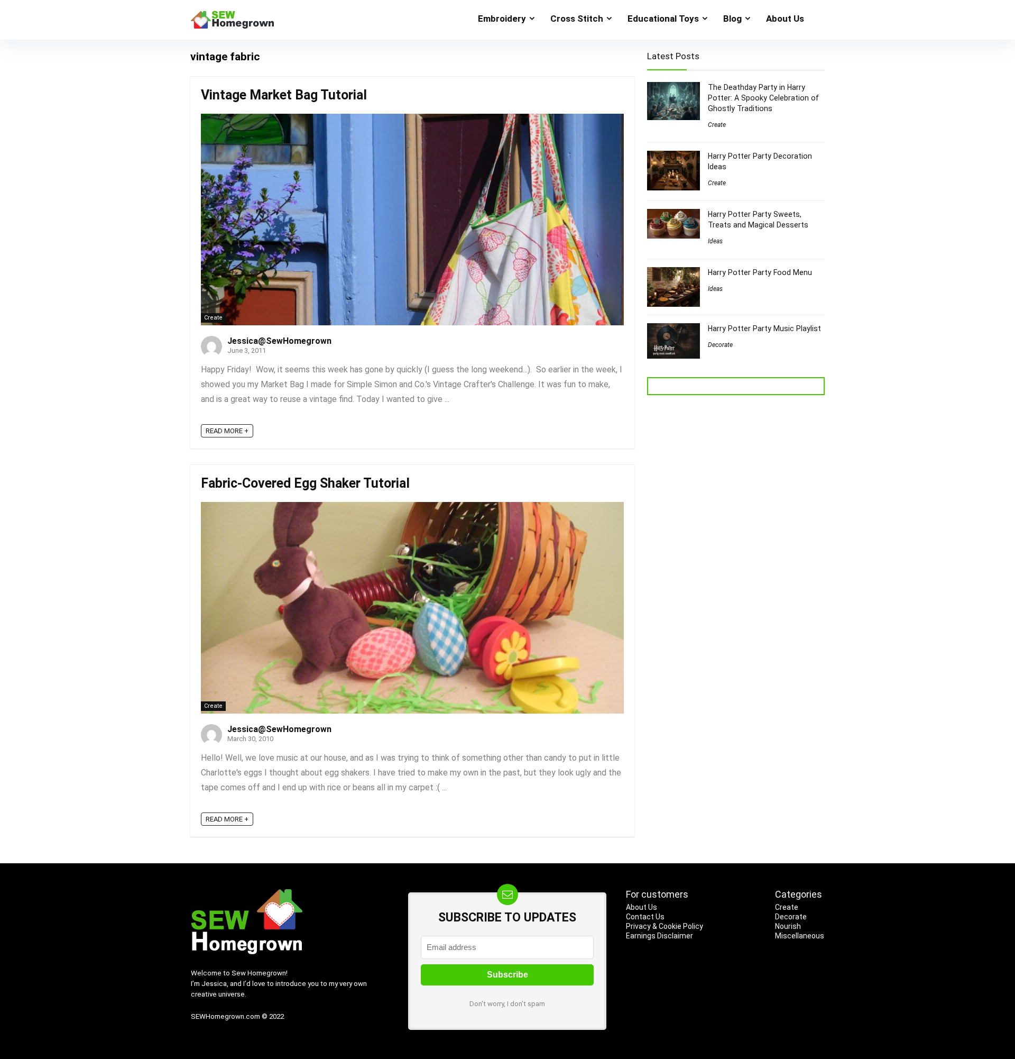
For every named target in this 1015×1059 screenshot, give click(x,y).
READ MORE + (227, 431)
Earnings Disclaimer (659, 936)
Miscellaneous (799, 936)
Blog (732, 18)
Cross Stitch (576, 18)
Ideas (715, 241)
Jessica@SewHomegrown (279, 341)
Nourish (788, 926)
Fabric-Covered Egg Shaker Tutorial (305, 483)
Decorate (720, 345)
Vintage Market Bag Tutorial (284, 95)
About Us (785, 18)
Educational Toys (663, 18)
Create (213, 317)
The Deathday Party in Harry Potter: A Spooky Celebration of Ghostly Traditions (763, 98)
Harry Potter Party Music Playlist (764, 328)
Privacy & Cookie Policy (664, 926)
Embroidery (502, 18)
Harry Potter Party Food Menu (760, 272)
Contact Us (645, 916)
